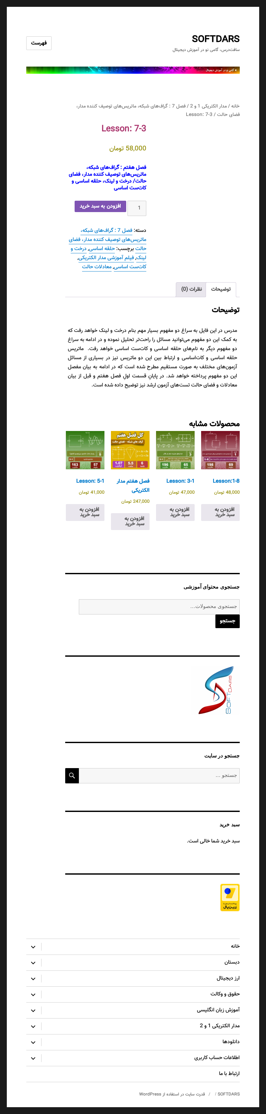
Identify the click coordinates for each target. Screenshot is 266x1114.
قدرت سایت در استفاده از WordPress (172, 1094)
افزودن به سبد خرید (100, 206)
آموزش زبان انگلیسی (218, 1010)
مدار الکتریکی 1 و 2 (208, 106)
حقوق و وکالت (225, 994)
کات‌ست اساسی (130, 267)
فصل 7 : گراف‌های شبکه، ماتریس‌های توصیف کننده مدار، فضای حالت (107, 240)
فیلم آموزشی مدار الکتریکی (106, 258)
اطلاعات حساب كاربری (217, 1058)
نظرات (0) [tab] (191, 289)
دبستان (232, 962)
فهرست (39, 43)
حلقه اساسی (102, 249)
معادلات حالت (97, 267)
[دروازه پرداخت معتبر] (152, 897)
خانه (235, 106)
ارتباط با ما (229, 1074)
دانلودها (231, 1042)
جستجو (227, 621)
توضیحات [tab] (221, 289)
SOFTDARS (216, 39)
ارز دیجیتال (228, 978)
